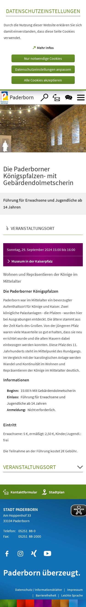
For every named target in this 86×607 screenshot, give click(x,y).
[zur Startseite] (18, 97)
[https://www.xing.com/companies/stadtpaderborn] (34, 553)
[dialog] (43, 45)
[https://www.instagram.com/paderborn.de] (20, 553)
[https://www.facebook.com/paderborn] (7, 553)
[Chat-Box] (69, 97)
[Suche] (44, 97)
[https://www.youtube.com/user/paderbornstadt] (47, 553)
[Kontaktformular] (56, 97)
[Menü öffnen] (81, 97)
